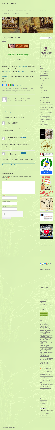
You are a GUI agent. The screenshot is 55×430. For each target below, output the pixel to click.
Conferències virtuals (44, 71)
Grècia (44, 338)
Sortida (42, 359)
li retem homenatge (22, 66)
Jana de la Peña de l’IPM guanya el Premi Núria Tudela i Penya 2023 (46, 376)
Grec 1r (26, 88)
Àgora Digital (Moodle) (7, 10)
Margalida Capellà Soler (13, 91)
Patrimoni (43, 351)
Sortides (46, 359)
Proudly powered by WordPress (8, 427)
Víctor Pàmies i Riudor (13, 122)
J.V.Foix (21, 90)
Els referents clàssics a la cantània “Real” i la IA (46, 109)
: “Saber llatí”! (27, 112)
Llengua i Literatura (44, 90)
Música (42, 348)
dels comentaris (44, 401)
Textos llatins (42, 360)
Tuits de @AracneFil (44, 290)
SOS (41, 92)
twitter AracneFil (6, 71)
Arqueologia (44, 326)
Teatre (50, 359)
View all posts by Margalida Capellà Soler (17, 100)
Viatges (42, 362)
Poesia (51, 352)
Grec (41, 338)
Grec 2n (30, 88)
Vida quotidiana (44, 362)
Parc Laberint (48, 349)
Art (49, 326)
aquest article (21, 71)
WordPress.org (43, 403)
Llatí (49, 342)
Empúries (48, 333)
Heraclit (18, 90)
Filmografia (50, 335)
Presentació (31, 10)
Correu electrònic (6, 201)
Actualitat (44, 324)
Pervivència (44, 352)
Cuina (44, 332)
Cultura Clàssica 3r (17, 88)
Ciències (41, 329)
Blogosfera (7, 90)
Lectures (48, 339)
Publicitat (42, 354)
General (23, 88)
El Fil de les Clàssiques (21, 10)
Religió (48, 358)
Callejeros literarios (44, 299)
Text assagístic (15, 13)
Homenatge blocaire (6, 76)
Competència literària (46, 329)
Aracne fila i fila (9, 3)
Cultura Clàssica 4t (44, 75)
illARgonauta (42, 302)
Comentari (4, 179)
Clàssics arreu (43, 301)
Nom (3, 195)
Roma (51, 358)
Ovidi (44, 349)
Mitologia (44, 345)
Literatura (43, 341)
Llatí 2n (41, 87)
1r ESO (41, 66)
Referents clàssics (27, 90)
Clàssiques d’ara (5, 13)
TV (46, 360)
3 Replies (4, 41)
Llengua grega (45, 343)
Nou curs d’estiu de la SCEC (46, 371)
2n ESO (41, 68)
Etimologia (43, 335)
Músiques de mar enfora (45, 304)
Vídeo (48, 363)
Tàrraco (49, 360)
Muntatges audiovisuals (46, 347)
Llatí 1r (41, 85)
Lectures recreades (42, 10)
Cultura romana (45, 333)
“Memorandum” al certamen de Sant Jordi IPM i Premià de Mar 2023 (46, 119)
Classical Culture (43, 70)
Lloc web (4, 206)
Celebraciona (13, 90)
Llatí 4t (41, 88)
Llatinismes (43, 342)
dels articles (43, 400)
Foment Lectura (46, 336)
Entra (41, 398)
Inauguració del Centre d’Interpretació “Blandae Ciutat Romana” (46, 104)
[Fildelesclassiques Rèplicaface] (45, 258)
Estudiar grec (25, 13)
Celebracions (48, 327)
